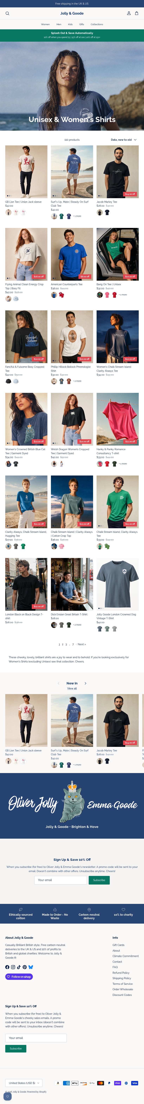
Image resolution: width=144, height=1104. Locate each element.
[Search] (7, 13)
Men (59, 24)
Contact (117, 961)
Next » (82, 644)
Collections (97, 24)
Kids (70, 24)
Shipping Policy (122, 978)
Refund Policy (121, 972)
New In (72, 683)
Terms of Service (123, 983)
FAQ (115, 967)
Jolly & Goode (19, 1092)
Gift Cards (118, 945)
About (116, 950)
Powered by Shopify (37, 1092)
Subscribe (99, 880)
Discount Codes (122, 995)
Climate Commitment (126, 956)
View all (72, 688)
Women (45, 24)
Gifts (81, 24)
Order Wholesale (123, 989)
